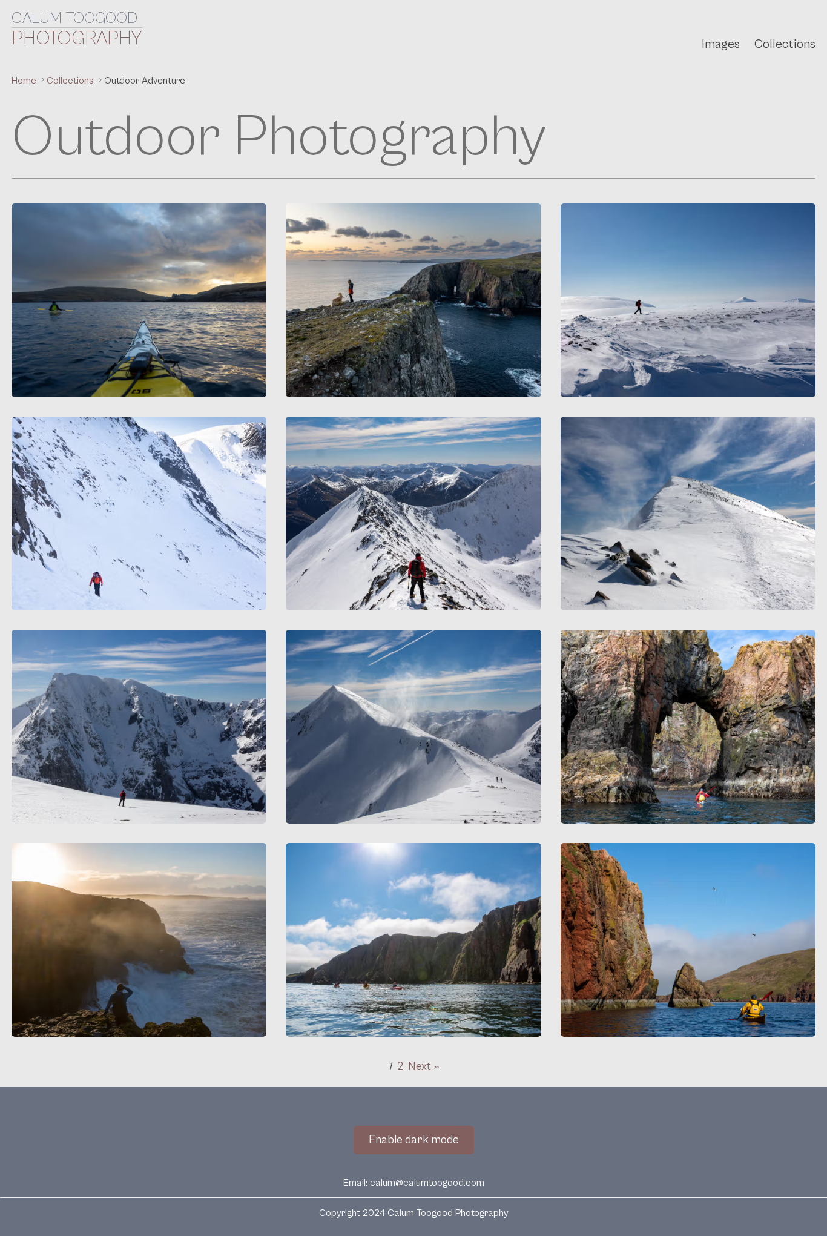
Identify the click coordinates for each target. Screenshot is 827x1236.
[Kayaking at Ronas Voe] (413, 940)
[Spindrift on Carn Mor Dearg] (413, 727)
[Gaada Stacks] (688, 727)
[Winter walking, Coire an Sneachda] (139, 513)
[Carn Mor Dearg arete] (413, 513)
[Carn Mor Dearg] (688, 513)
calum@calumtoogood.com (427, 1182)
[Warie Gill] (139, 940)
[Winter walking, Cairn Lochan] (688, 300)
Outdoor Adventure (144, 80)
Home (25, 80)
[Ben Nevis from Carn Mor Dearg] (139, 727)
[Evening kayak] (139, 300)
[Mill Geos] (413, 300)
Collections (784, 44)
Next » (423, 1066)
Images (721, 44)
